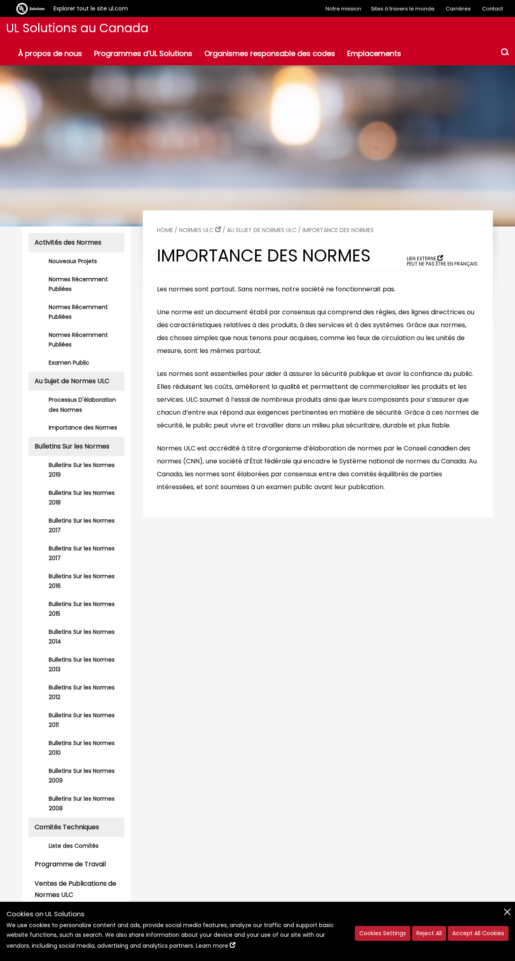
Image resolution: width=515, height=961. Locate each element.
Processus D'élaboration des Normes (82, 405)
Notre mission (343, 8)
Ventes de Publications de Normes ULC (75, 889)
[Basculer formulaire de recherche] (505, 53)
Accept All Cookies (478, 933)
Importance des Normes (83, 427)
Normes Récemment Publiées (78, 284)
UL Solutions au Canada (77, 28)
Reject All (429, 933)
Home (165, 230)
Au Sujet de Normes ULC (72, 381)
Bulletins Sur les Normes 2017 (82, 526)
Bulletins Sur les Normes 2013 (82, 665)
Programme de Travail (70, 864)
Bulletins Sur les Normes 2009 (82, 776)
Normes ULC (196, 230)
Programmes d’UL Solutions (143, 53)
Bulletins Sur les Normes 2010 (82, 748)
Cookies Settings (382, 933)
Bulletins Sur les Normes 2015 (82, 609)
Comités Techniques (67, 827)
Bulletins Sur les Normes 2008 (82, 804)
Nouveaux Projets (73, 261)
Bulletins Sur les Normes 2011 (82, 720)
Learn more (212, 946)
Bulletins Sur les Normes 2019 (82, 470)
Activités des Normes (68, 242)
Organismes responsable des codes (269, 53)
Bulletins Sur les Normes (72, 446)
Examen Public (69, 363)
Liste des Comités (74, 846)
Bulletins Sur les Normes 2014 (82, 637)
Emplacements (374, 53)
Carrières (458, 8)
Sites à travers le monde (403, 8)
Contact (492, 8)
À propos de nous (50, 53)
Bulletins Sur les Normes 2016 (82, 581)
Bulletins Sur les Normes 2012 (82, 692)
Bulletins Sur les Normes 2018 (82, 498)
